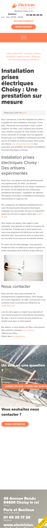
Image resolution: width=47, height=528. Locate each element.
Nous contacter (15, 424)
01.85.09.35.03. (8, 306)
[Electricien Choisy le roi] (23, 6)
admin (24, 113)
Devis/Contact (23, 26)
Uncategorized (18, 336)
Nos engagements (23, 21)
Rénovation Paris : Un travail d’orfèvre (24, 53)
